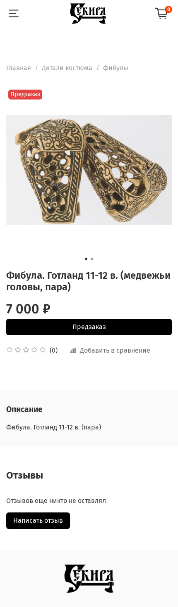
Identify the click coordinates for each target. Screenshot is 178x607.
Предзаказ (89, 327)
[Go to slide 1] (86, 259)
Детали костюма (67, 68)
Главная (18, 68)
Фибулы (115, 68)
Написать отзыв (38, 520)
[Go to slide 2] (92, 259)
